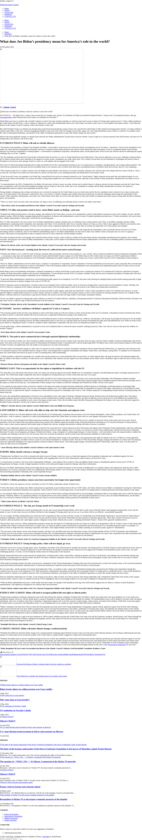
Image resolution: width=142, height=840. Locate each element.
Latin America (58, 654)
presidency (91, 654)
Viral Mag (45, 837)
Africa (2, 654)
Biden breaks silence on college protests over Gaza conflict (26, 689)
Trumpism (98, 654)
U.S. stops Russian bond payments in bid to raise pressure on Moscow (31, 731)
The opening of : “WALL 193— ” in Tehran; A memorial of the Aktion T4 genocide (38, 761)
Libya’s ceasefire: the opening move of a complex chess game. (42, 676)
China (24, 654)
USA (104, 654)
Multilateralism (77, 654)
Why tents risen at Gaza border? (15, 700)
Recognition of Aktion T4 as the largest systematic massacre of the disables (33, 799)
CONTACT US (10, 16)
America (7, 654)
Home (6, 8)
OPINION (8, 14)
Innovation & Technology (13, 816)
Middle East (67, 654)
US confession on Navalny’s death (15, 710)
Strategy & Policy (10, 820)
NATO (84, 654)
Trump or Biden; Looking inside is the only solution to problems (44, 664)
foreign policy (41, 654)
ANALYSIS (8, 12)
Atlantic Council (9, 107)
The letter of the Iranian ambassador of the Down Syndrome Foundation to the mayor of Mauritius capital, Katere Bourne (56, 749)
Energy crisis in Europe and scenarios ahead (20, 787)
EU (35, 654)
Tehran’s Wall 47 (7, 721)
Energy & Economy (11, 814)
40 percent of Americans (116, 645)
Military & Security (11, 818)
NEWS (7, 10)
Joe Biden (49, 654)
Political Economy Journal (9, 5)
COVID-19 (30, 654)
